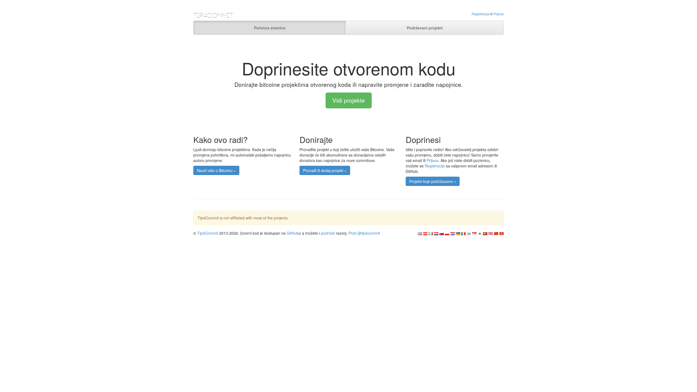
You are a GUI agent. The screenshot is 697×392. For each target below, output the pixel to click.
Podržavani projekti (425, 27)
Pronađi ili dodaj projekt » (325, 170)
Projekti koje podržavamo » (432, 181)
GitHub (293, 233)
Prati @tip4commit (364, 233)
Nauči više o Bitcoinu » (216, 170)
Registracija (480, 13)
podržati (328, 233)
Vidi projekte (348, 100)
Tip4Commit (207, 233)
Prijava (498, 13)
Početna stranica (269, 27)
